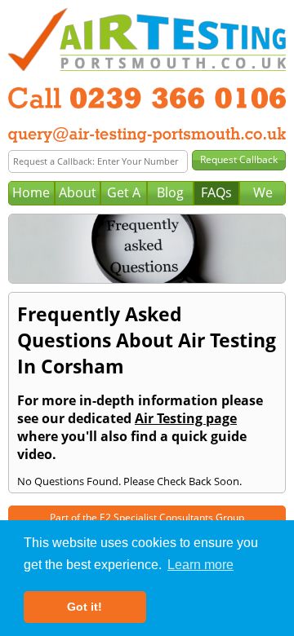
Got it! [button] (84, 606)
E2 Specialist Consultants (156, 517)
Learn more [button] (200, 565)
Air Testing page (186, 418)
